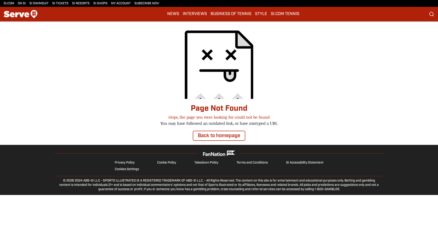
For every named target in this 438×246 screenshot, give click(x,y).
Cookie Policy (166, 162)
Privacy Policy (125, 162)
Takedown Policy (206, 162)
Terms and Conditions (252, 162)
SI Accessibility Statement (304, 162)
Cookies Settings (127, 169)
